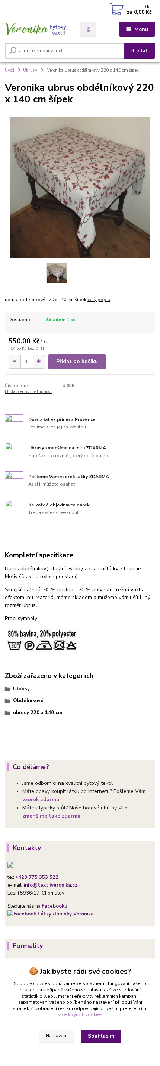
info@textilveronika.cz (50, 885)
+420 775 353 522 (36, 877)
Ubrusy (30, 70)
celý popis (98, 300)
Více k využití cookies (80, 1014)
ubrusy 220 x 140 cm (38, 712)
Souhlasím (101, 1035)
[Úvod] (36, 29)
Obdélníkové (28, 700)
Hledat (139, 50)
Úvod (9, 70)
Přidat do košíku (77, 361)
